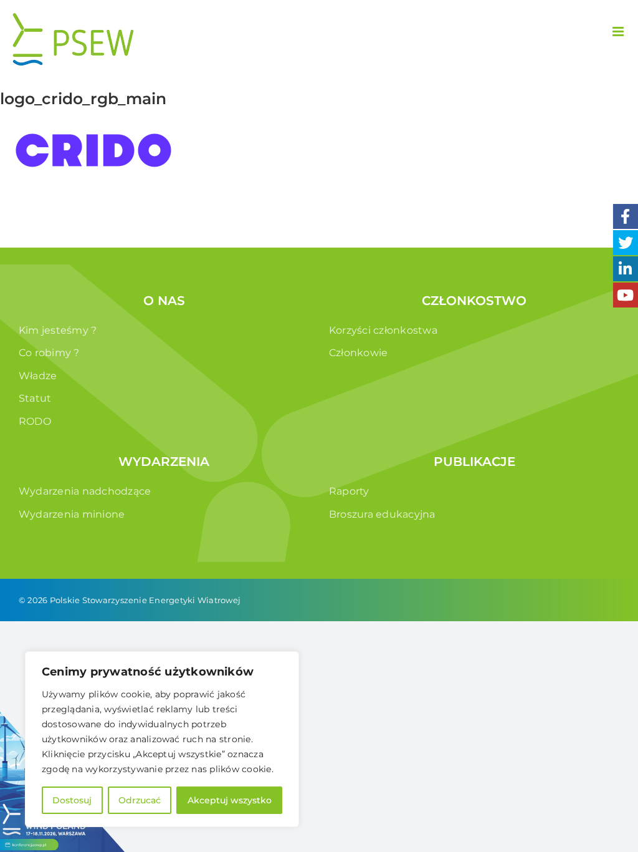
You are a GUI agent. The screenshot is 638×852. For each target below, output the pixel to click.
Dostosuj (72, 800)
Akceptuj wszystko (230, 800)
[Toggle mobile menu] (619, 31)
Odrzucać (139, 800)
